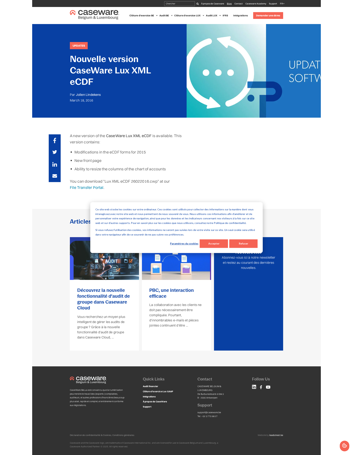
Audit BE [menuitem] (164, 15)
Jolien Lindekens (88, 95)
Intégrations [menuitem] (240, 15)
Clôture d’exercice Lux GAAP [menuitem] (158, 391)
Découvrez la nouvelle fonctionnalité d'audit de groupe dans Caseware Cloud (103, 299)
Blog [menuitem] (229, 3)
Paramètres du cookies (184, 243)
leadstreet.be (276, 435)
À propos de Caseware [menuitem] (212, 3)
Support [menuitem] (273, 3)
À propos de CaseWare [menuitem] (155, 401)
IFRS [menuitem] (225, 15)
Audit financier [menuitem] (150, 386)
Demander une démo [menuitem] (268, 15)
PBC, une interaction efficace (171, 293)
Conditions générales (123, 435)
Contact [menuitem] (238, 3)
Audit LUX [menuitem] (211, 15)
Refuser (243, 243)
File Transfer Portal (87, 187)
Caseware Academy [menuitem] (255, 3)
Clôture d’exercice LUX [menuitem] (187, 15)
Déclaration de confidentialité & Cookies (90, 435)
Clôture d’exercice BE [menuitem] (141, 15)
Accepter (214, 243)
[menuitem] (254, 387)
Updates (79, 45)
